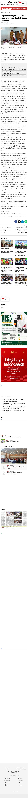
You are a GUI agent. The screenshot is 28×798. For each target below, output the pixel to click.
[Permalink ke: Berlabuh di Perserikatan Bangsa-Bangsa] (14, 426)
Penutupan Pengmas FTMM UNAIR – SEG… (16, 467)
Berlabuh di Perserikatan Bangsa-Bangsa (11, 436)
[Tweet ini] (19, 221)
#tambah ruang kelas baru (20, 216)
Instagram (21, 780)
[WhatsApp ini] (25, 221)
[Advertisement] (14, 492)
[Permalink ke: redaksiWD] (2, 23)
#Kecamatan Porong (5, 213)
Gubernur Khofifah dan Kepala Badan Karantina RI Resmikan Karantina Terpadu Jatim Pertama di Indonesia (6, 268)
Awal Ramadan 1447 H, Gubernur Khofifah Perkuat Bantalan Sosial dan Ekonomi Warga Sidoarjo (21, 268)
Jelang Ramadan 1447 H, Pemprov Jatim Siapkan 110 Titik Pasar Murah (6, 284)
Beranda (7, 767)
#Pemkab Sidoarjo (16, 213)
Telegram (8, 785)
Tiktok (21, 783)
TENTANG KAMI (20, 767)
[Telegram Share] (22, 221)
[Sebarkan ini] (15, 221)
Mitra (2, 435)
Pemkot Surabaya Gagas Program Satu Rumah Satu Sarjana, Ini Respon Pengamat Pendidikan (21, 229)
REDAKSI (7, 769)
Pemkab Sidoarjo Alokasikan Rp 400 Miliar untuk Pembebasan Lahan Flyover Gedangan (7, 250)
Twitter (21, 778)
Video (8, 465)
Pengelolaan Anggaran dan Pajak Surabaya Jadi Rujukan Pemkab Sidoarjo (21, 284)
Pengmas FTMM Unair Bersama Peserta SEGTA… (14, 473)
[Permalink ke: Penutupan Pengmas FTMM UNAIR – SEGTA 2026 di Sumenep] (14, 456)
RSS (21, 785)
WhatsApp (8, 780)
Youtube (8, 783)
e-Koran (2, 527)
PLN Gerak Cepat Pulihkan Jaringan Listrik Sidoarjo (14, 75)
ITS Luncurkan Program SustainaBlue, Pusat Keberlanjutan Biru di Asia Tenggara (6, 229)
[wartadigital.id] (14, 2)
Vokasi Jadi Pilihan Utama (12, 441)
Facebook (8, 778)
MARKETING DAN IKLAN (20, 769)
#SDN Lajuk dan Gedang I (6, 216)
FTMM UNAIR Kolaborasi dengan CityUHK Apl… (12, 529)
